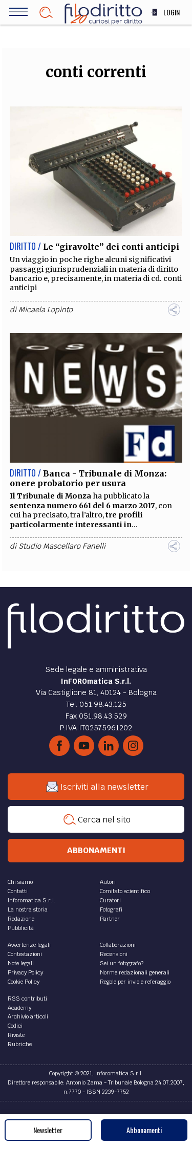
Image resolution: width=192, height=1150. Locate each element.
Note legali (21, 963)
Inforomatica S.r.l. (31, 900)
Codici (15, 1025)
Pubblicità (21, 927)
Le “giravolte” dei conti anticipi (111, 247)
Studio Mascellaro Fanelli (61, 546)
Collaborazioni (118, 944)
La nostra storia (28, 909)
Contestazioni (25, 954)
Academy (19, 1007)
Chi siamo (20, 881)
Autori (108, 881)
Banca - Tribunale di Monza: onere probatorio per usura (88, 478)
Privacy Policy (25, 972)
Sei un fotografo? (121, 963)
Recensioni (113, 954)
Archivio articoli (28, 1016)
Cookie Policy (23, 981)
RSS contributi (27, 998)
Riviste (16, 1034)
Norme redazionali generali (134, 972)
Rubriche (20, 1044)
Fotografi (111, 909)
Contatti (18, 891)
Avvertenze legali (29, 944)
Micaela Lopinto (45, 309)
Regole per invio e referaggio (135, 981)
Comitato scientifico (125, 891)
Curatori (110, 900)
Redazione (21, 918)
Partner (110, 918)
